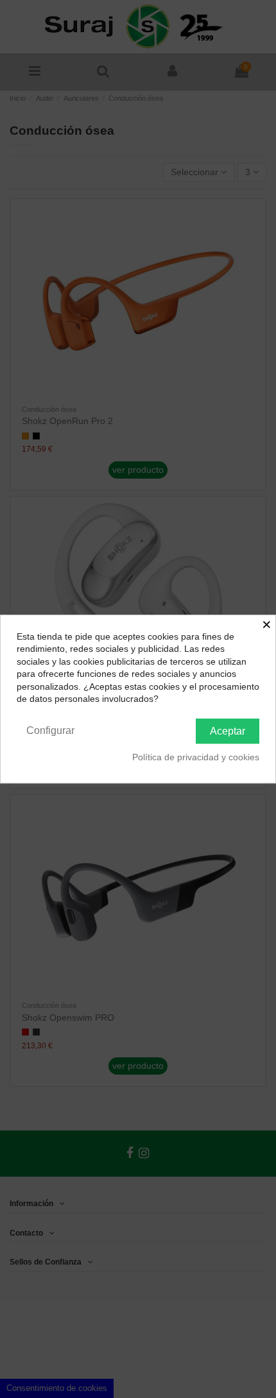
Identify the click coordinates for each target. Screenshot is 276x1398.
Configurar (50, 730)
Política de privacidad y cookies (195, 757)
